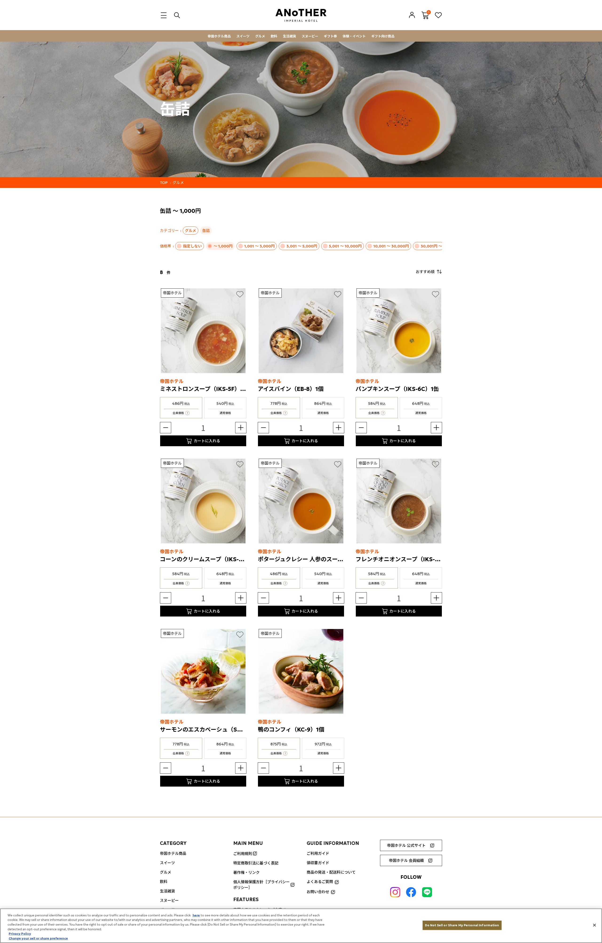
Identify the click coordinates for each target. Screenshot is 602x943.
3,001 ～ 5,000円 (301, 246)
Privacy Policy (20, 934)
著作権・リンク (246, 872)
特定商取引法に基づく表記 (255, 863)
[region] (301, 925)
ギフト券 (330, 36)
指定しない (192, 246)
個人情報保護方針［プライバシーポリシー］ (261, 884)
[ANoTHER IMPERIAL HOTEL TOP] (301, 15)
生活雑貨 (289, 36)
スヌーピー (310, 36)
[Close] (594, 925)
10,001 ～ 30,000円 (391, 246)
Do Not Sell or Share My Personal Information (462, 925)
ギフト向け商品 (382, 36)
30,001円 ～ (431, 246)
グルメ (260, 36)
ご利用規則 (242, 853)
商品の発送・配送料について (331, 872)
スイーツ (243, 36)
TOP (164, 182)
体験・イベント (354, 36)
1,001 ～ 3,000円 (259, 246)
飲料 (274, 36)
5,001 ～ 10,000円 (345, 246)
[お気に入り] (240, 294)
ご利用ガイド (318, 853)
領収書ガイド (318, 862)
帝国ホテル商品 (219, 36)
